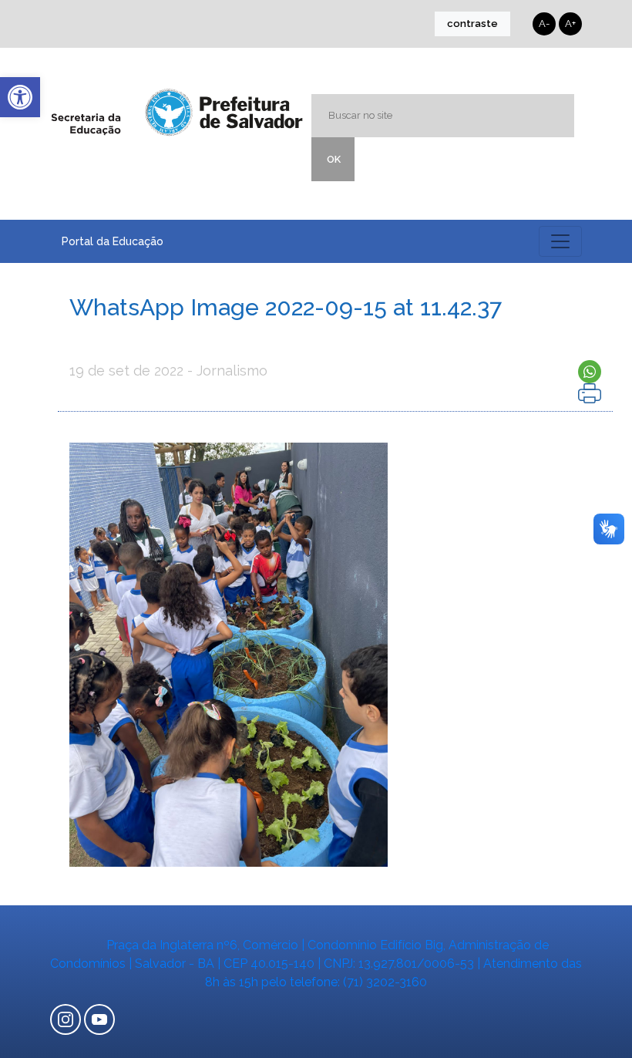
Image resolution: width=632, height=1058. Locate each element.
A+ (570, 23)
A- (544, 23)
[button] (20, 97)
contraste (472, 23)
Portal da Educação (112, 241)
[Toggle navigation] (560, 241)
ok (334, 159)
